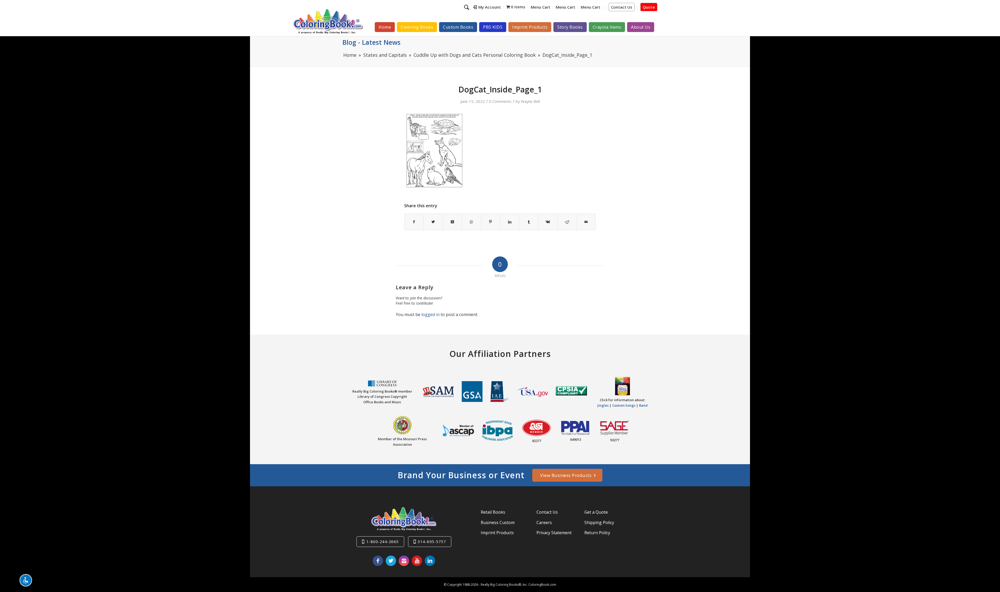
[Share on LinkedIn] (509, 222)
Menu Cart (540, 7)
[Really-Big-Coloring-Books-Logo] (328, 21)
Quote (649, 7)
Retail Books (493, 512)
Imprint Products (497, 533)
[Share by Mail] (586, 222)
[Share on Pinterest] (490, 222)
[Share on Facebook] (413, 222)
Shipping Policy (599, 522)
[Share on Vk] (548, 222)
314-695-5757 (432, 541)
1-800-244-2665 (382, 541)
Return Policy (597, 533)
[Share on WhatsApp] (471, 222)
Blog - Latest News (371, 42)
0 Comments (500, 101)
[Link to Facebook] (378, 561)
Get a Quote (596, 512)
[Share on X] (433, 222)
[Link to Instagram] (404, 561)
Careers (544, 522)
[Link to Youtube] (417, 561)
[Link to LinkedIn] (430, 561)
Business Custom (498, 522)
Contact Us (621, 7)
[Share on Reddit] (567, 222)
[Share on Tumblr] (528, 222)
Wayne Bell (530, 101)
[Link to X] (391, 561)
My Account (489, 7)
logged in (430, 314)
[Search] (467, 7)
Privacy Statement (554, 533)
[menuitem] (487, 8)
